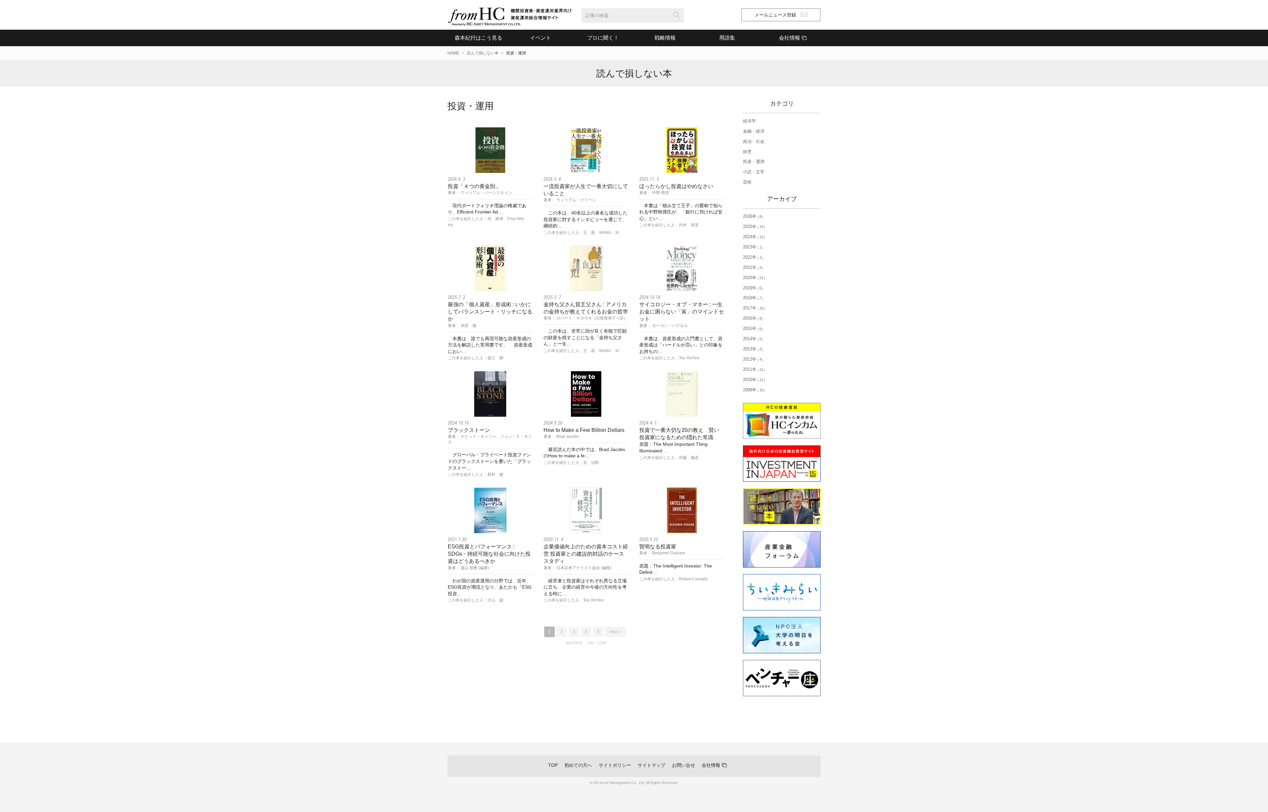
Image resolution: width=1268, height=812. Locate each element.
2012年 (752, 359)
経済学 (749, 120)
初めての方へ (578, 765)
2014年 (752, 338)
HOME (453, 53)
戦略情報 (665, 38)
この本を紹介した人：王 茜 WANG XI (581, 232)
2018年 (752, 297)
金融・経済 (753, 131)
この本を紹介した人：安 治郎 (571, 462)
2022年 (752, 257)
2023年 (752, 246)
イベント (540, 38)
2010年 (753, 379)
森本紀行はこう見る (478, 38)
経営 (747, 151)
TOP (553, 765)
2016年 (752, 318)
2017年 (753, 308)
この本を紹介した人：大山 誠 (475, 600)
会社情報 (711, 765)
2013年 (752, 348)
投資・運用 (753, 161)
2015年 (752, 328)
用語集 (727, 38)
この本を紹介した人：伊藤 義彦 (669, 457)
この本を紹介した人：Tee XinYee (669, 358)
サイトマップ (651, 765)
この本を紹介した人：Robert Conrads (673, 579)
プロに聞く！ (603, 38)
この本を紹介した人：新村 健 (475, 474)
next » (615, 631)
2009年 (753, 389)
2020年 (753, 277)
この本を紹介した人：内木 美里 (669, 225)
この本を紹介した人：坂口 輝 (475, 358)
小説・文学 (753, 171)
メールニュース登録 (775, 14)
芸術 (747, 181)
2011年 (753, 369)
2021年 (752, 267)
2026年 (752, 216)
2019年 (752, 287)
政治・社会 (753, 141)
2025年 (753, 226)
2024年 (753, 236)
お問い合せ (683, 765)
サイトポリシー (615, 765)
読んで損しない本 (483, 53)
